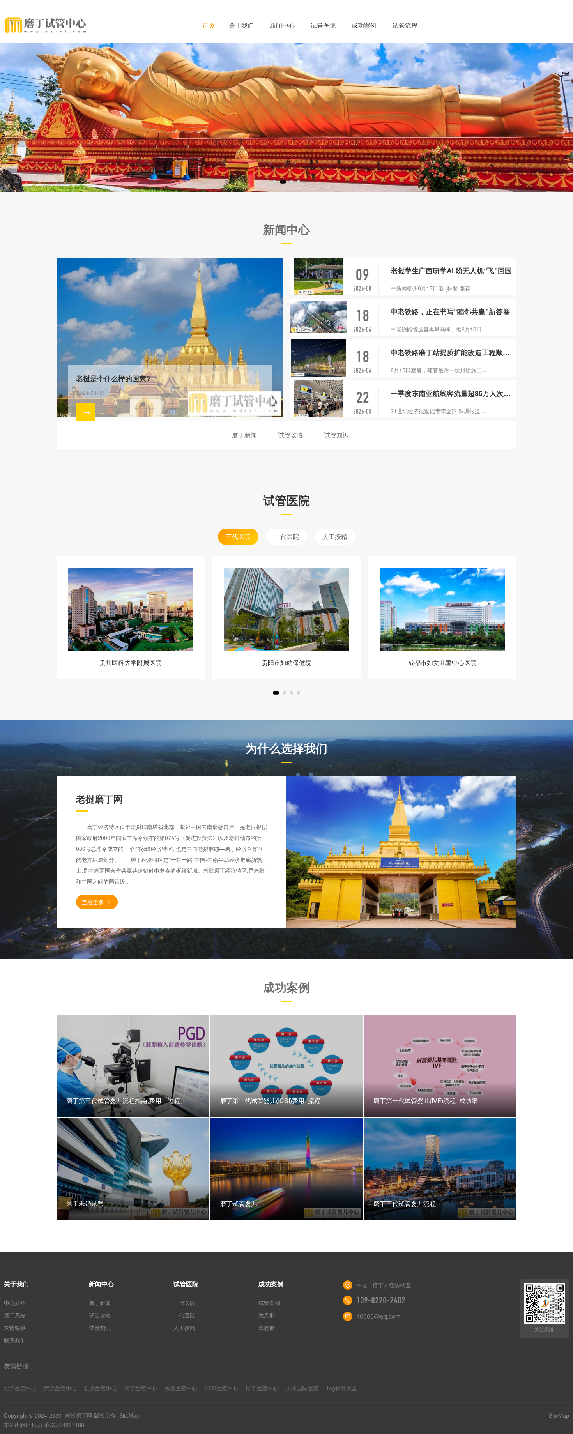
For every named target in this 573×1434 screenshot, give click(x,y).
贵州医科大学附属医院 (130, 662)
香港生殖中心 (180, 1388)
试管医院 (323, 25)
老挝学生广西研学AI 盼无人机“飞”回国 (451, 270)
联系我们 (15, 1340)
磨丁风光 (15, 1315)
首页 (208, 25)
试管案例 (269, 1303)
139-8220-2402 (380, 1300)
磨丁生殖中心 (262, 1388)
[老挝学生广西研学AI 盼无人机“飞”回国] (318, 276)
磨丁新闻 (244, 434)
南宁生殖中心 (140, 1388)
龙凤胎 (266, 1315)
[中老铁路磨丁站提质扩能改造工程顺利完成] (318, 358)
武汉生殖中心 (60, 1388)
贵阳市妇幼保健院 (286, 662)
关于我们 (241, 25)
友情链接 (15, 1327)
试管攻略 (290, 434)
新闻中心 (282, 25)
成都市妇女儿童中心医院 (442, 662)
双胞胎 (266, 1327)
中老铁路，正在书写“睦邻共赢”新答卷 (450, 311)
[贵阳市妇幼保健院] (286, 609)
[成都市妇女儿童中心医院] (442, 609)
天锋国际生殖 (302, 1388)
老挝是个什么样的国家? (113, 378)
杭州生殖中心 (100, 1388)
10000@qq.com (378, 1316)
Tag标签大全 (341, 1388)
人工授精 (334, 536)
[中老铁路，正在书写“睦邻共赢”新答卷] (318, 317)
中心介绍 (15, 1303)
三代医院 (238, 536)
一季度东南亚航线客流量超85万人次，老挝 (453, 393)
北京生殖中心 (20, 1388)
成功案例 (364, 25)
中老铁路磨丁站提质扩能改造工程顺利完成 (453, 352)
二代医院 (286, 536)
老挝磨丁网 (78, 1415)
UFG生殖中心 (221, 1388)
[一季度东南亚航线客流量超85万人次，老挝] (318, 398)
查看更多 (93, 902)
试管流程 (405, 25)
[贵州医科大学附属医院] (130, 609)
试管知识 (336, 434)
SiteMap (129, 1415)
